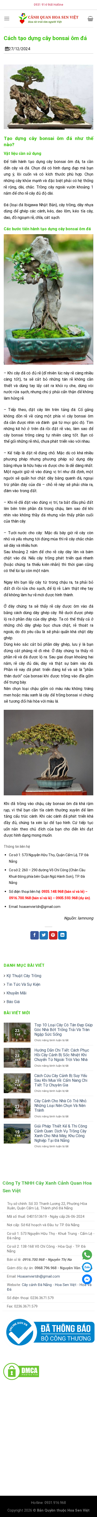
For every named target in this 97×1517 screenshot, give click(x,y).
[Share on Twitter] (44, 935)
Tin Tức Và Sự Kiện (23, 984)
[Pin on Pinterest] (53, 935)
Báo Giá (13, 1001)
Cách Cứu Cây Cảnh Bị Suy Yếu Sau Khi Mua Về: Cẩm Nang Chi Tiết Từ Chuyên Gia (60, 1080)
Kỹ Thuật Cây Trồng (23, 975)
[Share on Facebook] (34, 935)
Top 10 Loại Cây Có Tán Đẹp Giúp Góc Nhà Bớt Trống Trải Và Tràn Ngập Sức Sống (63, 1030)
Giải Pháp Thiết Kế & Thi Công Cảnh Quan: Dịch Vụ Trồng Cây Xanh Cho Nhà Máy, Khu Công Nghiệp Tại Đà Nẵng (60, 1133)
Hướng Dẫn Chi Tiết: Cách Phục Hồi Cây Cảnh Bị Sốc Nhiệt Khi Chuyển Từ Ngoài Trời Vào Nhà (61, 1055)
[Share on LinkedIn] (62, 935)
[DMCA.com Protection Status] (21, 1371)
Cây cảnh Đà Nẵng (37, 1285)
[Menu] (7, 18)
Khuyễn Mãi (16, 993)
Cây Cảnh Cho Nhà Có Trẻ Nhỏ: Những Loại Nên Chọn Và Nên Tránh (60, 1106)
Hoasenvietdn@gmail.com (38, 1276)
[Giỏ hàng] (90, 18)
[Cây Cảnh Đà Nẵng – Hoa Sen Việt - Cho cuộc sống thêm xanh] (48, 18)
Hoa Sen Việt (65, 1285)
